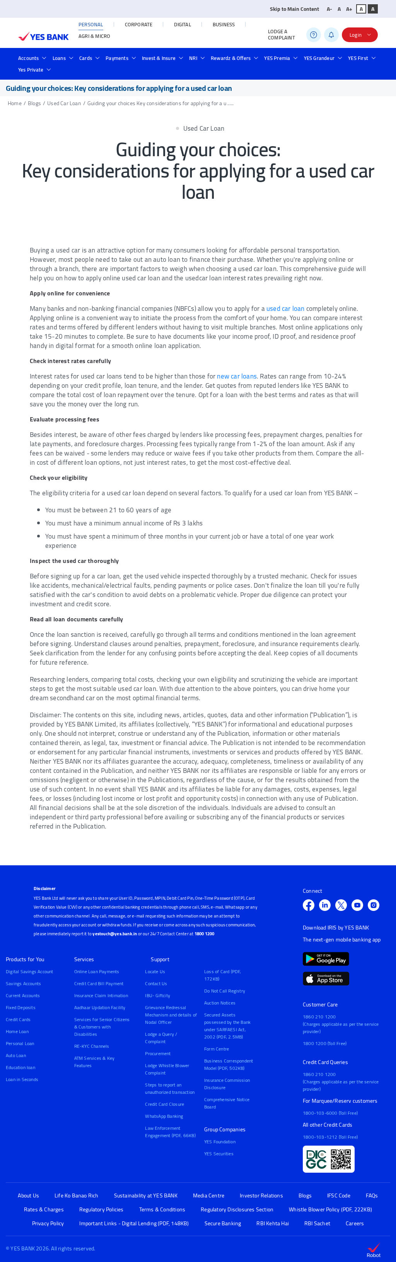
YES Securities (219, 1153)
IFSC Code (338, 1195)
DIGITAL (182, 24)
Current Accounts (23, 995)
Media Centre (208, 1195)
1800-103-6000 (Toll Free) (330, 1113)
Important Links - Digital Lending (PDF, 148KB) (134, 1223)
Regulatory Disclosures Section (237, 1209)
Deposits (123, 71)
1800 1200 (205, 934)
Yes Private (30, 69)
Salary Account (84, 71)
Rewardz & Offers (231, 58)
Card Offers (72, 71)
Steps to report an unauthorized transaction (170, 1088)
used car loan (285, 308)
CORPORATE (139, 24)
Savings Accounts (23, 983)
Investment (242, 71)
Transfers (93, 71)
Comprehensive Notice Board (226, 1103)
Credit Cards (18, 1019)
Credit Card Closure (164, 1104)
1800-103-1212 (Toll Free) (330, 1137)
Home (15, 103)
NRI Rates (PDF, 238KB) (142, 71)
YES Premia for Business (116, 71)
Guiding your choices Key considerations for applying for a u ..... (160, 103)
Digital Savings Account (29, 971)
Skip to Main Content (294, 9)
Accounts (28, 58)
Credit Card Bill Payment (99, 983)
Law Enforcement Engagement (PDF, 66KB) (170, 1131)
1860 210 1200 (319, 1016)
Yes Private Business (100, 71)
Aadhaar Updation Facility (100, 1007)
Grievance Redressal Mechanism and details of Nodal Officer (171, 1015)
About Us (28, 1195)
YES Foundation (220, 1141)
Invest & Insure (159, 58)
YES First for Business (105, 71)
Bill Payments (100, 71)
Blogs (34, 103)
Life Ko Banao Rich (77, 1195)
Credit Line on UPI (192, 71)
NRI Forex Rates (199, 71)
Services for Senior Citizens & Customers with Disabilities (102, 1027)
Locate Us (155, 971)
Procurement (158, 1053)
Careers (355, 1223)
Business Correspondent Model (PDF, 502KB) (228, 1064)
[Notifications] (331, 34)
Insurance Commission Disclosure (227, 1083)
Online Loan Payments (96, 971)
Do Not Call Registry (224, 990)
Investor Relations (261, 1195)
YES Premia (277, 58)
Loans (59, 58)
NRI (193, 58)
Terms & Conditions (162, 1209)
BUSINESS (224, 24)
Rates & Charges (44, 1209)
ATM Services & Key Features (94, 1061)
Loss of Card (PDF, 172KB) (222, 975)
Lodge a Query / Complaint (161, 1037)
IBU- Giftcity (157, 995)
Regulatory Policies (101, 1209)
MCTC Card (148, 71)
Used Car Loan (64, 103)
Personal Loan (20, 1043)
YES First (358, 58)
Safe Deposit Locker (167, 71)
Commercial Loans (88, 71)
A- (329, 9)
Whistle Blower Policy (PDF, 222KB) (330, 1209)
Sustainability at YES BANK (146, 1195)
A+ (349, 9)
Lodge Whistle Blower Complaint (167, 1069)
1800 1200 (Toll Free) (324, 1043)
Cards (85, 58)
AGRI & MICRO (94, 36)
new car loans (237, 376)
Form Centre (216, 1048)
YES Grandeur (319, 58)
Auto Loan (16, 1055)
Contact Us (156, 983)
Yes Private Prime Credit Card (169, 71)
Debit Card (70, 71)
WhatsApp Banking (164, 1116)
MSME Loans (135, 71)
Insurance (121, 71)
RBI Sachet (317, 1223)
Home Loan (17, 1031)
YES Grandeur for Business (121, 71)
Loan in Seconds (234, 71)
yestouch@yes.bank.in (114, 934)
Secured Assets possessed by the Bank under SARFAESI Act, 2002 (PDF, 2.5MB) (227, 1025)
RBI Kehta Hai (272, 1223)
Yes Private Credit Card (240, 71)
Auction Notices (220, 1002)
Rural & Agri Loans (183, 71)
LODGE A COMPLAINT (281, 35)
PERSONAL (91, 24)
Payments (117, 58)
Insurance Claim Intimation (101, 995)
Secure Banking (223, 1223)
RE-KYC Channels (91, 1046)
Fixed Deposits (21, 1007)
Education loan (20, 1067)
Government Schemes (169, 71)
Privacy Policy (48, 1223)
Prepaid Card (108, 71)
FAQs (372, 1195)
